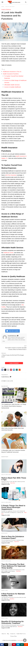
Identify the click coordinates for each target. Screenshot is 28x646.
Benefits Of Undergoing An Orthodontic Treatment (12, 622)
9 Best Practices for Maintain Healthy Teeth (13, 594)
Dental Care (4, 590)
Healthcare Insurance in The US (12, 71)
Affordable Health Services (12, 85)
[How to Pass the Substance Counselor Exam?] (14, 525)
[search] (26, 2)
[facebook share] (2, 370)
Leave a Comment (14, 363)
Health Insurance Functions (11, 74)
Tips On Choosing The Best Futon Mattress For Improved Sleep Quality (13, 566)
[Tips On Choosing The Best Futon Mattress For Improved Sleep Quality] (14, 552)
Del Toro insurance (11, 175)
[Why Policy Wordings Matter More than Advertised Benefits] (14, 419)
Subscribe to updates (14, 331)
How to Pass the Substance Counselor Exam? (12, 537)
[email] (10, 644)
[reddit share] (20, 370)
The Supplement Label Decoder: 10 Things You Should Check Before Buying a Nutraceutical (13, 406)
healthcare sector (8, 252)
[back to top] (25, 640)
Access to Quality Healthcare (12, 87)
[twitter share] (5, 370)
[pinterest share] (11, 370)
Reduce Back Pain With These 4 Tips (13, 479)
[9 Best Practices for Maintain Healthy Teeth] (14, 582)
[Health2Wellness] (13, 2)
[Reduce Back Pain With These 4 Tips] (14, 466)
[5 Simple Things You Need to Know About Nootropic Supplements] (14, 494)
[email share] (8, 370)
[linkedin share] (14, 370)
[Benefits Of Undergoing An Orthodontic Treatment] (14, 610)
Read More (12, 483)
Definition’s (4, 533)
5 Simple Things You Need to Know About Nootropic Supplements (13, 507)
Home (2, 6)
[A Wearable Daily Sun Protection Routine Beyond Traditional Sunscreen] (14, 441)
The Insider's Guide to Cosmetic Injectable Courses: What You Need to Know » (16, 348)
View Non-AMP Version (21, 640)
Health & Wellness (10, 6)
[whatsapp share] (17, 370)
